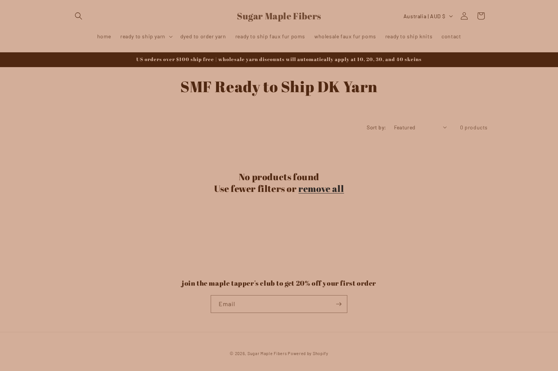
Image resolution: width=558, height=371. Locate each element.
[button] (78, 16)
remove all (321, 189)
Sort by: (376, 127)
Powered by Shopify (308, 353)
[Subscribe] (338, 304)
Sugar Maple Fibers (267, 353)
